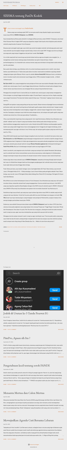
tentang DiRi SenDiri (32, 227)
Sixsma (15, 227)
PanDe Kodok (29, 28)
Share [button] (60, 227)
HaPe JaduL (5, 5)
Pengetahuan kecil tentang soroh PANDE (26, 365)
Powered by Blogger (34, 444)
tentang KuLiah (41, 227)
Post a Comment (12, 329)
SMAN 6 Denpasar (22, 227)
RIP (40, 5)
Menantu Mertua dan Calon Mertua (23, 393)
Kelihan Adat (32, 5)
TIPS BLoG (14, 5)
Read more (61, 329)
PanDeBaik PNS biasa (11, 2)
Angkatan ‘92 (10, 227)
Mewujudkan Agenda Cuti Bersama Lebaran (28, 420)
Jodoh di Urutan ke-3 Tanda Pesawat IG (25, 313)
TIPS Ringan (23, 5)
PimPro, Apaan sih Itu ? (16, 338)
